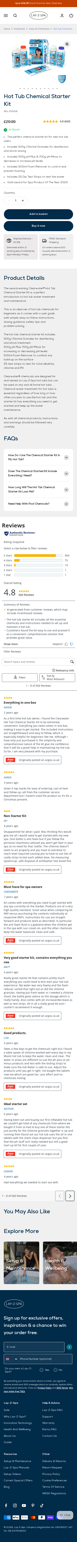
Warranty (48, 1423)
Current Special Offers (18, 1480)
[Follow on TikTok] (42, 1505)
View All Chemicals (39, 29)
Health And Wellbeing (17, 1429)
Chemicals (19, 29)
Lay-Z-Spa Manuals (16, 1467)
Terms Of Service (53, 1487)
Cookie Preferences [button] (54, 1480)
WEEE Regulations (54, 1493)
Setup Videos (12, 1474)
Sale (6, 1410)
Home (7, 29)
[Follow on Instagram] (15, 1505)
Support (47, 1416)
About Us (10, 1436)
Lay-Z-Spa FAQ (52, 1410)
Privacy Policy (44, 1388)
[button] (69, 1347)
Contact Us (49, 1436)
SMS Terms (62, 1388)
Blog (7, 1487)
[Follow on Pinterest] (33, 1505)
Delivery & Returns (54, 1461)
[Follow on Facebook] (6, 1505)
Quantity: (10, 193)
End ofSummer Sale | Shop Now (43, 3)
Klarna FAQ (49, 1429)
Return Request (52, 1467)
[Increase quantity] (22, 200)
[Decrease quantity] (8, 200)
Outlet (8, 1442)
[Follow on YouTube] (24, 1505)
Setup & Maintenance (17, 1461)
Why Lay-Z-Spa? (15, 1416)
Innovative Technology (18, 1423)
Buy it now (38, 226)
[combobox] (11, 1359)
